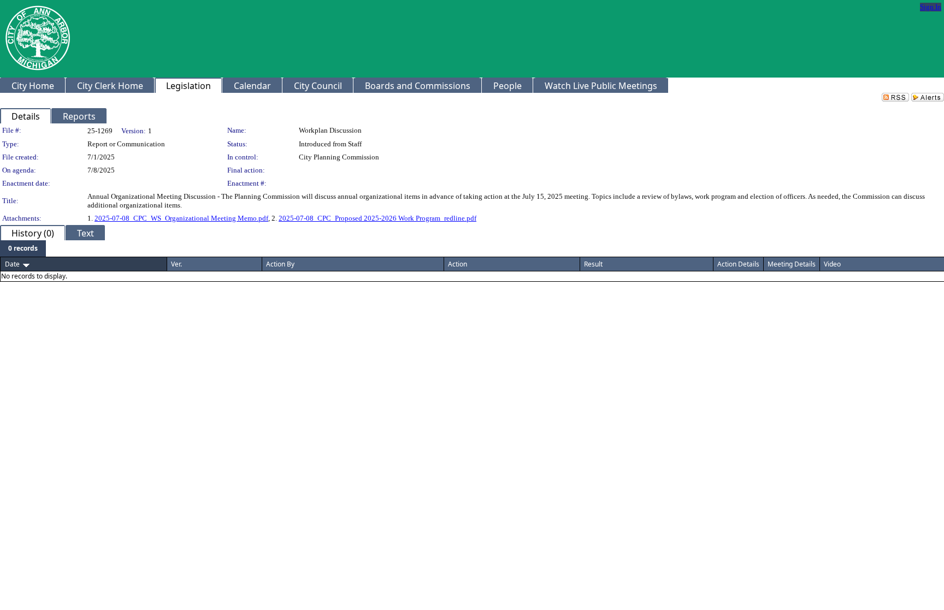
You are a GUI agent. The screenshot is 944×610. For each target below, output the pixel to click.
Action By (280, 264)
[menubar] (23, 248)
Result (593, 264)
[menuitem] (23, 248)
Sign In (930, 7)
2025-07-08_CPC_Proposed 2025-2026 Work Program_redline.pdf (377, 218)
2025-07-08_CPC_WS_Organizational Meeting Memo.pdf (181, 218)
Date (12, 264)
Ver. (176, 264)
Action (457, 264)
